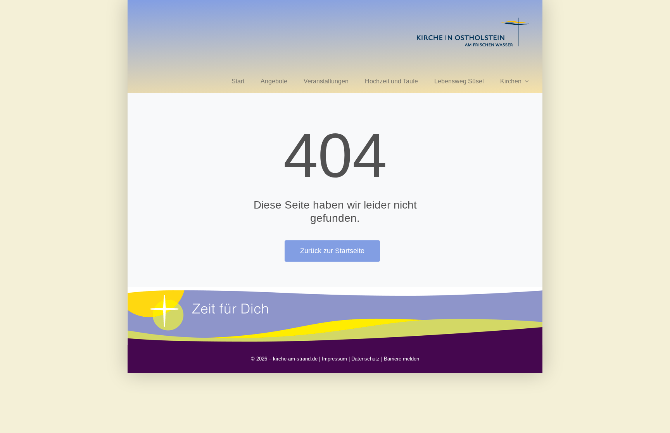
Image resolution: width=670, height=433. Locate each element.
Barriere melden (401, 359)
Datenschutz (365, 359)
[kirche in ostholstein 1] (472, 18)
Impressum (334, 359)
